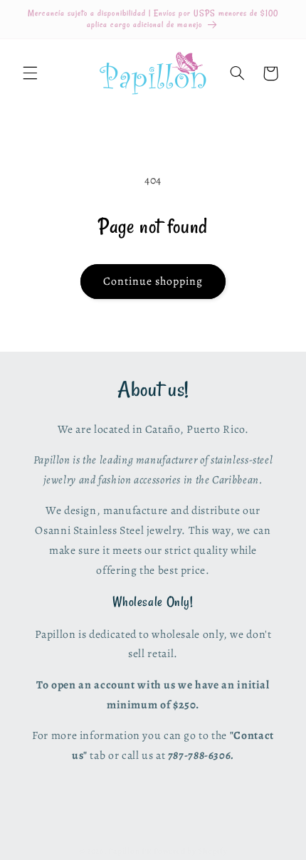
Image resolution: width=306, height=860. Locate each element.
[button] (30, 73)
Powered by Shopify (190, 850)
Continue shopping (153, 280)
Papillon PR (130, 850)
